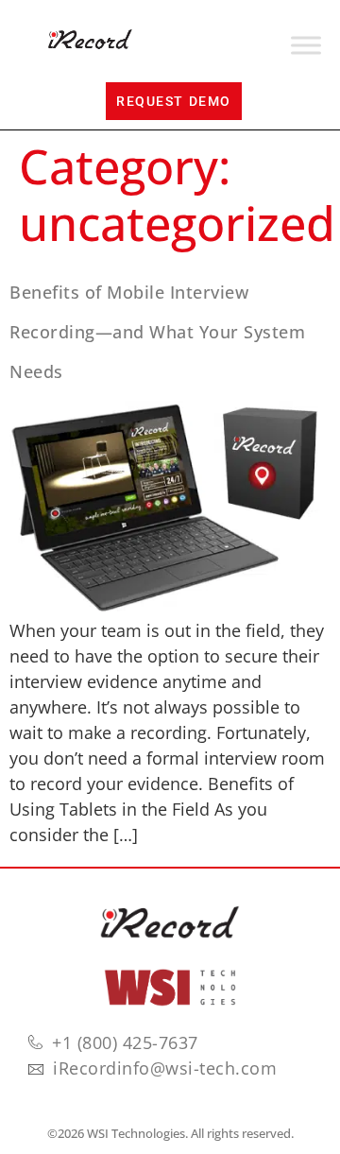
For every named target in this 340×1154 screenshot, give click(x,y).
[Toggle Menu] (306, 46)
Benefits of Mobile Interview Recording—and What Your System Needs (157, 332)
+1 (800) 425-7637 (125, 1042)
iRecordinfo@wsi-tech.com (165, 1068)
